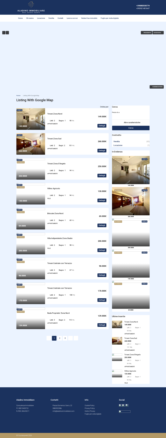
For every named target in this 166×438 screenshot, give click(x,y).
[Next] (70, 338)
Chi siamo (30, 18)
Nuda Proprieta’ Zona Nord (58, 313)
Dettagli (102, 126)
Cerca (130, 128)
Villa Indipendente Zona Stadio (59, 238)
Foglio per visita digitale (110, 18)
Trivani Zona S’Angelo (56, 164)
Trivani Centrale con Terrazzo (59, 263)
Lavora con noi (72, 18)
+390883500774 (143, 6)
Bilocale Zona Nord (55, 213)
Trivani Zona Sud (54, 139)
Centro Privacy (90, 411)
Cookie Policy (89, 405)
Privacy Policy (90, 408)
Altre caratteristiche (131, 122)
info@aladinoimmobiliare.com (63, 411)
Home (20, 18)
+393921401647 (143, 8)
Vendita (51, 18)
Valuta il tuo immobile (89, 18)
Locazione (41, 18)
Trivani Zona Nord (54, 114)
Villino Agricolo (53, 188)
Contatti (60, 18)
